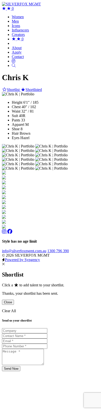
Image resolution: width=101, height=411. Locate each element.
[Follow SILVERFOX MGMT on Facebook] (9, 232)
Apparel (18, 124)
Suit (15, 116)
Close (8, 302)
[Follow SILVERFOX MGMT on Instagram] (4, 232)
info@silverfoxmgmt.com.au (24, 251)
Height (17, 102)
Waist (16, 111)
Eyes (15, 138)
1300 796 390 (58, 251)
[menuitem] (18, 17)
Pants (16, 120)
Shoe (16, 129)
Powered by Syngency (22, 260)
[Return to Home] (21, 4)
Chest (16, 107)
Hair (15, 133)
